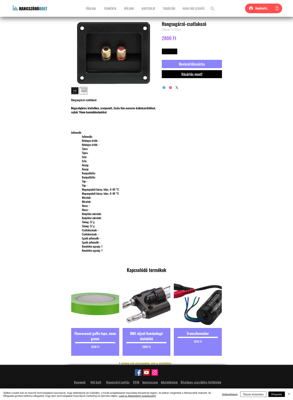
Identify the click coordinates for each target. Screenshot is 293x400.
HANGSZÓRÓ (29, 8)
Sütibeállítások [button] (230, 394)
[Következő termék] (228, 318)
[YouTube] (146, 372)
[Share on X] (177, 88)
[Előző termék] (65, 318)
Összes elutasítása (253, 394)
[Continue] (212, 8)
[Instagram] (154, 372)
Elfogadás (276, 394)
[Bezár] (289, 394)
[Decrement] (164, 51)
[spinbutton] (169, 51)
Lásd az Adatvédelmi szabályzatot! (137, 395)
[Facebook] (138, 372)
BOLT (43, 8)
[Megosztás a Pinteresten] (170, 88)
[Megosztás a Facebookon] (164, 88)
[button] (277, 8)
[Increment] (175, 51)
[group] (146, 318)
